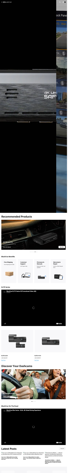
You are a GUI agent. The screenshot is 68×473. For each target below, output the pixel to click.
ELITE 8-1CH (4, 355)
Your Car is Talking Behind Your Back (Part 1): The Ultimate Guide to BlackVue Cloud (32, 458)
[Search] (60, 2)
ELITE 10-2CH (37, 355)
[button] (2, 2)
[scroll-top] (65, 471)
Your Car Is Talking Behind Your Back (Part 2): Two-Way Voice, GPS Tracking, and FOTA (9, 458)
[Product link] (17, 341)
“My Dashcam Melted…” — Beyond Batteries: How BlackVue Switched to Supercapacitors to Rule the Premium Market (53, 461)
